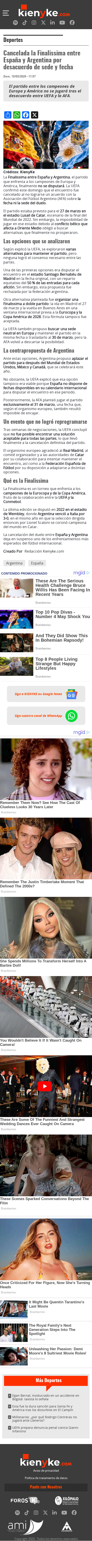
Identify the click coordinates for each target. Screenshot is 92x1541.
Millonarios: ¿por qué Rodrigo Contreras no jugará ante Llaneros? (44, 1419)
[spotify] (15, 23)
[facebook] (72, 23)
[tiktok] (25, 23)
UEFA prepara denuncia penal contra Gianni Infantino (45, 1429)
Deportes (13, 40)
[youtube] (62, 23)
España (37, 563)
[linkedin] (52, 23)
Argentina (14, 563)
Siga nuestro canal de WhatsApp (39, 715)
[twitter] (43, 23)
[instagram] (34, 23)
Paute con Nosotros (46, 1487)
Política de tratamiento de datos (46, 1478)
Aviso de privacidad (46, 1471)
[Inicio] (44, 12)
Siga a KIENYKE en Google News (39, 694)
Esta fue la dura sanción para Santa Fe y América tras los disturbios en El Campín (42, 1408)
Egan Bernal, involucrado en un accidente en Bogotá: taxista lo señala (45, 1397)
